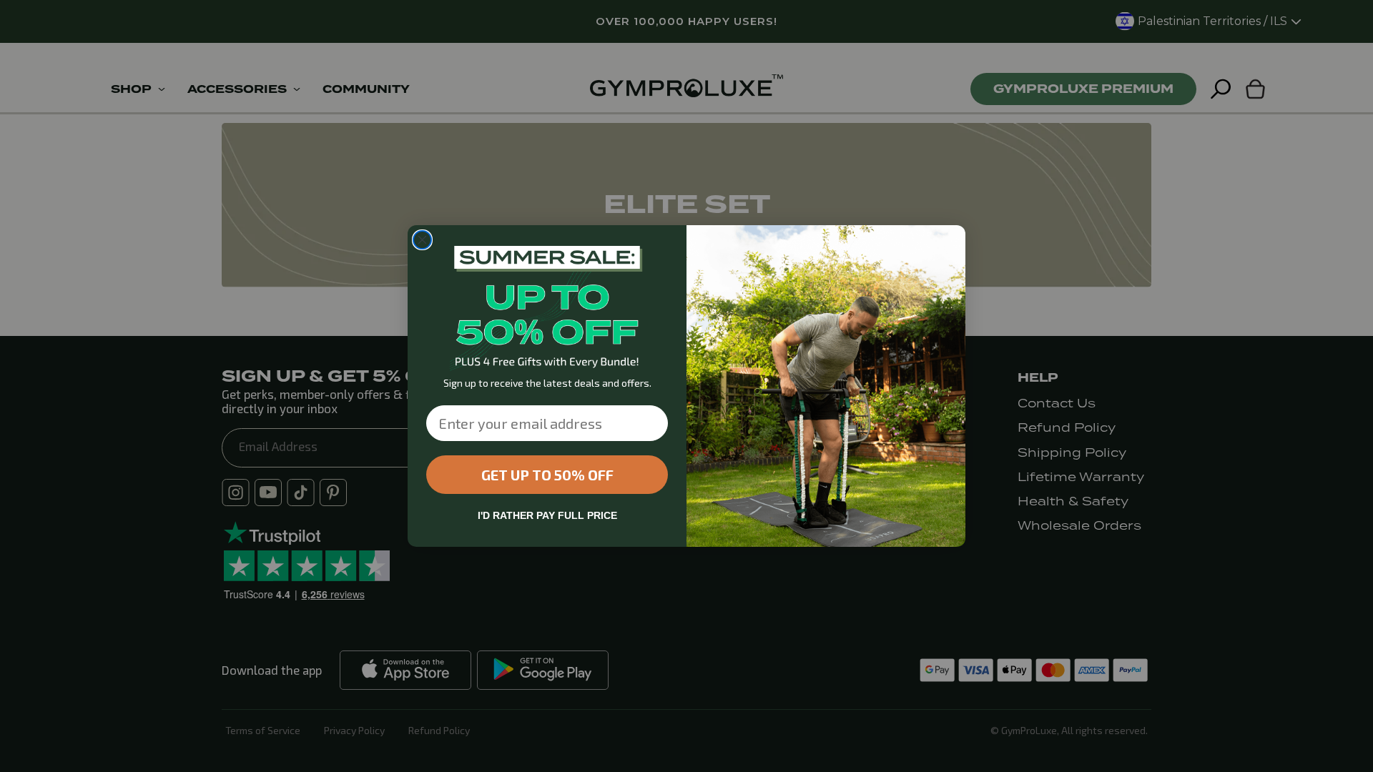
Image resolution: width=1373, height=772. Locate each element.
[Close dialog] (422, 240)
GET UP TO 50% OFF (547, 474)
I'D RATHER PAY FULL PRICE (547, 515)
